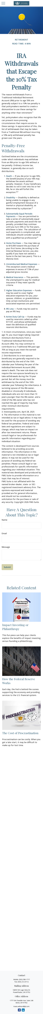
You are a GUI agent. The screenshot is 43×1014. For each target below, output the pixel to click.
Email (4, 533)
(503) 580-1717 (24, 979)
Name (4, 520)
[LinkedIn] (23, 1010)
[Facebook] (19, 1010)
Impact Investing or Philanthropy (15, 627)
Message (6, 547)
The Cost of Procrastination (20, 733)
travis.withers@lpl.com (21, 1006)
